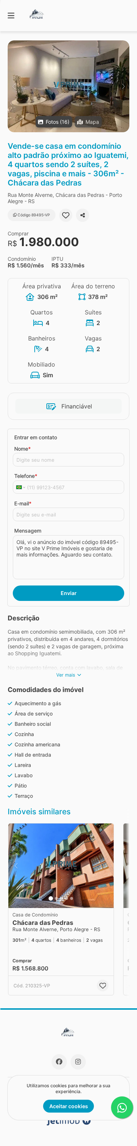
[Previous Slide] (14, 86)
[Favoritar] (65, 215)
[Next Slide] (123, 86)
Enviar (69, 593)
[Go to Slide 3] (61, 898)
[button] (68, 86)
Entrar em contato (35, 437)
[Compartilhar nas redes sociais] (82, 215)
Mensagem (27, 530)
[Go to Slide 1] (51, 898)
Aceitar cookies (68, 1106)
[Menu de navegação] (11, 15)
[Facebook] (59, 1062)
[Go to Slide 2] (56, 898)
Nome (22, 449)
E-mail (22, 503)
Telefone (25, 476)
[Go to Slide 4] (66, 898)
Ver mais (65, 675)
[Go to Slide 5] (71, 898)
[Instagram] (78, 1062)
